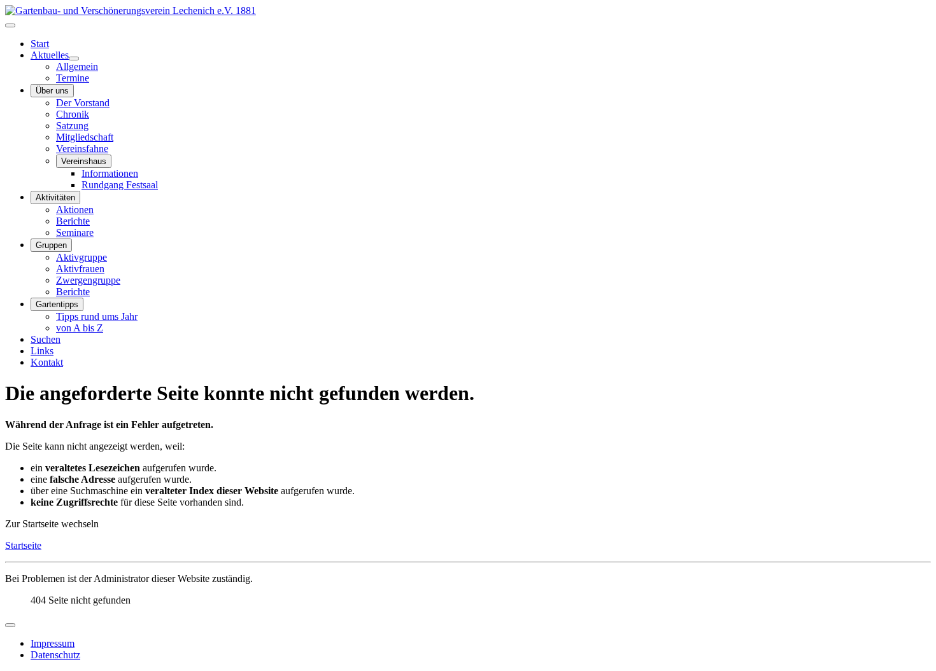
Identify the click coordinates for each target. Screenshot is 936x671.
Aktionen (75, 209)
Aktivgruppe (81, 257)
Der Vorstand (83, 102)
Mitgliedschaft (84, 137)
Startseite (23, 545)
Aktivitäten (55, 197)
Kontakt (47, 362)
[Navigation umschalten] (10, 25)
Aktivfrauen (80, 268)
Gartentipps (57, 304)
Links (42, 350)
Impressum (52, 643)
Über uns (52, 90)
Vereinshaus (83, 161)
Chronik (72, 114)
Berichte (73, 221)
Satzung (72, 125)
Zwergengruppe (88, 280)
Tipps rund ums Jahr (97, 316)
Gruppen (51, 245)
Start (40, 43)
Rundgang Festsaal (120, 184)
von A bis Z (79, 327)
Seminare (75, 232)
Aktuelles (50, 55)
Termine (72, 78)
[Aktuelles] (74, 58)
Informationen (110, 173)
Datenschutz (55, 654)
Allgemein (77, 66)
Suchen (45, 339)
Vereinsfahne (82, 148)
